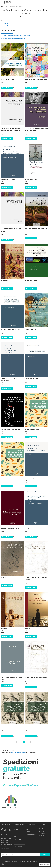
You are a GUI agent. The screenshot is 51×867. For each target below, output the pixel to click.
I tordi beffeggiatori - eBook (33, 728)
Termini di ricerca (12, 861)
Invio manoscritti (18, 846)
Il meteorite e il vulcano (32, 429)
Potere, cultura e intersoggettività (11, 329)
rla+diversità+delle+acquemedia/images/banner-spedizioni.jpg (15, 35)
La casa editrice (17, 829)
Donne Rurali (5, 280)
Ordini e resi (29, 861)
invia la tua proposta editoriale (18, 752)
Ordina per (19, 16)
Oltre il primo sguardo (31, 378)
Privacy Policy (18, 856)
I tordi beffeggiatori (7, 728)
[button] (14, 88)
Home (2, 6)
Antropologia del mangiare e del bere (36, 79)
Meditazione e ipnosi (31, 179)
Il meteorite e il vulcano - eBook (10, 478)
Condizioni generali (31, 834)
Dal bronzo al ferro (31, 280)
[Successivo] (33, 742)
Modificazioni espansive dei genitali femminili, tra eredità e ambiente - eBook (11, 230)
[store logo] (8, 2)
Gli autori (16, 832)
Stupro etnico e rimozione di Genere (11, 429)
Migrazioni (4, 628)
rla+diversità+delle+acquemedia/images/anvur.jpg (13, 38)
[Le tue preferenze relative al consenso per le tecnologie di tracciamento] (44, 864)
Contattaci (35, 861)
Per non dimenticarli (31, 329)
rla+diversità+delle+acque (7, 33)
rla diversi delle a (5, 25)
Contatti (15, 843)
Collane (15, 836)
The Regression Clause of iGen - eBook (11, 677)
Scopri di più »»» (5, 848)
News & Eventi (17, 839)
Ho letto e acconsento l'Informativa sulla (11, 856)
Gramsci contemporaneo (8, 179)
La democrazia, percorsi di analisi (34, 478)
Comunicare (4, 577)
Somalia (27, 628)
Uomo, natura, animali (7, 79)
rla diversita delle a (5, 23)
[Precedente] (17, 742)
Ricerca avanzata (22, 861)
